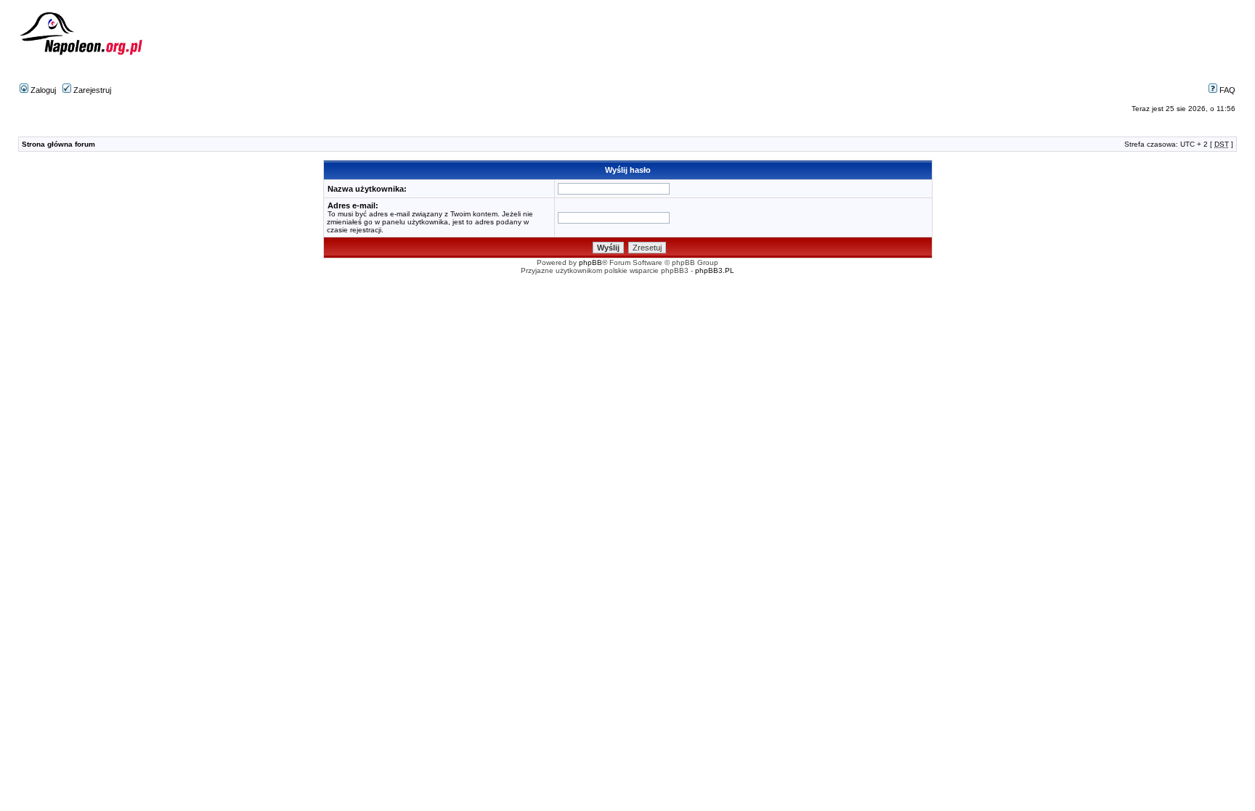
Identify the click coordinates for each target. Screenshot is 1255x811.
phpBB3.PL (714, 270)
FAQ (1226, 90)
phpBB (590, 262)
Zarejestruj (91, 90)
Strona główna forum (58, 144)
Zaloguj (42, 90)
